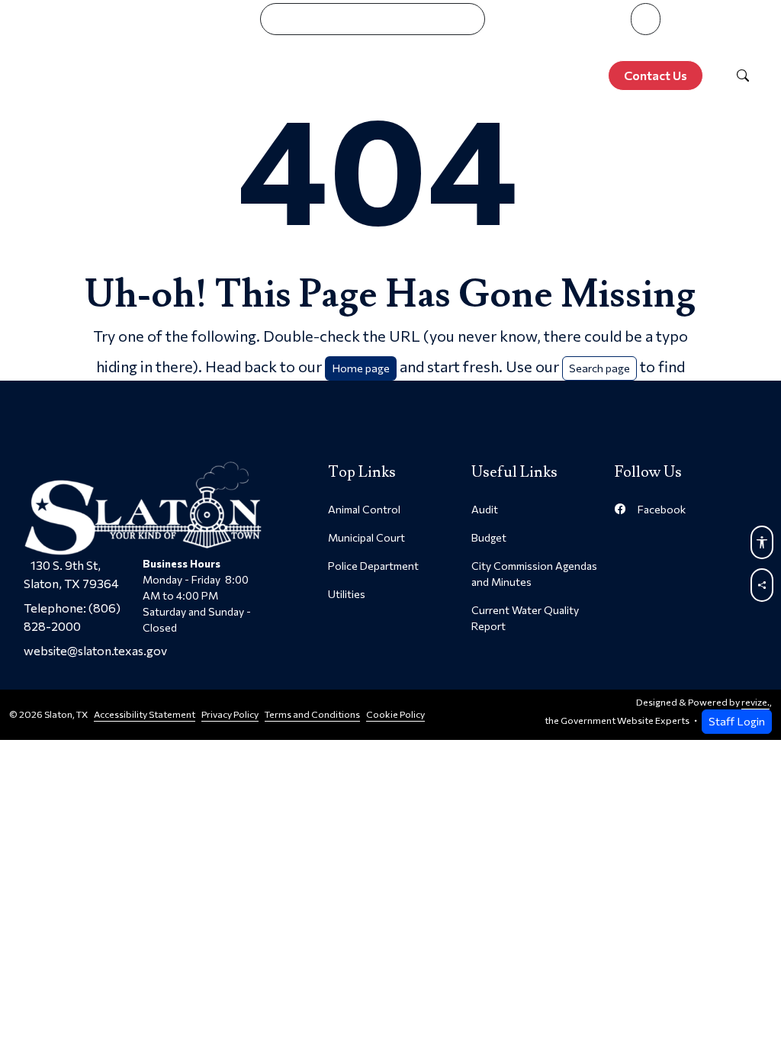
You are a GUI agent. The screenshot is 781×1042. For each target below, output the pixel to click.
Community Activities (560, 48)
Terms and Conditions (312, 714)
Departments (410, 48)
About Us (180, 48)
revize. (755, 702)
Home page (361, 368)
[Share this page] (761, 585)
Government (288, 48)
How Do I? (699, 48)
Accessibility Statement (144, 714)
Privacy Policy (230, 714)
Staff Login (737, 721)
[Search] (743, 75)
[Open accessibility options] (761, 542)
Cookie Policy (395, 714)
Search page (599, 368)
